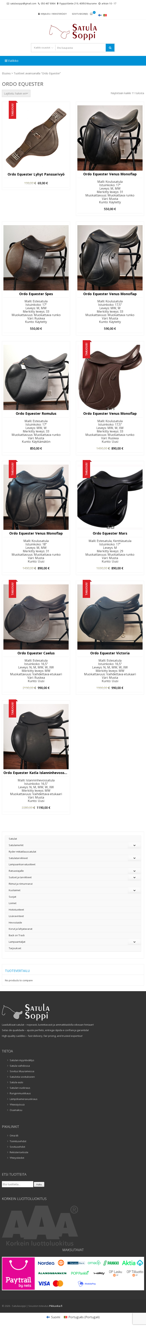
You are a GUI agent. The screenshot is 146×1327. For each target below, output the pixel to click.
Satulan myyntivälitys (22, 1060)
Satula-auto (16, 1082)
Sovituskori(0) (80, 13)
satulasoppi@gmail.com (23, 3)
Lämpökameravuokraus (23, 1099)
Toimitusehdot (18, 1141)
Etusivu (6, 73)
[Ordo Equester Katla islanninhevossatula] (36, 736)
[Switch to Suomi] (100, 15)
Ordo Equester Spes (36, 294)
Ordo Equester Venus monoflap (110, 174)
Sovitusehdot (17, 1146)
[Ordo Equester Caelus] (36, 617)
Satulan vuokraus (20, 1087)
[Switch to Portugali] (105, 15)
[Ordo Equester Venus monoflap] (110, 138)
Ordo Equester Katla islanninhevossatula (36, 773)
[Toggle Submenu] (134, 845)
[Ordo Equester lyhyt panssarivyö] (36, 138)
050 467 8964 (48, 3)
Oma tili (14, 1135)
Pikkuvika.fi (55, 1306)
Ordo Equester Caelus (36, 653)
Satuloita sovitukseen (22, 1076)
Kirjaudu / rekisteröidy (54, 13)
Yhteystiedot (17, 1157)
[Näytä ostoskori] (91, 13)
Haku (39, 1184)
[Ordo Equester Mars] (110, 497)
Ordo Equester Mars (110, 533)
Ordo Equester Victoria (110, 653)
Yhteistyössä (17, 1104)
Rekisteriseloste (19, 1152)
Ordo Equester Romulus (36, 414)
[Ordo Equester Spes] (36, 257)
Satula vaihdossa (20, 1065)
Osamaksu (16, 1110)
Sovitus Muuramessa (22, 1071)
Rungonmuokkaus (20, 1093)
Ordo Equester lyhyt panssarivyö (36, 174)
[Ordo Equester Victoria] (110, 617)
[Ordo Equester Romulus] (36, 377)
